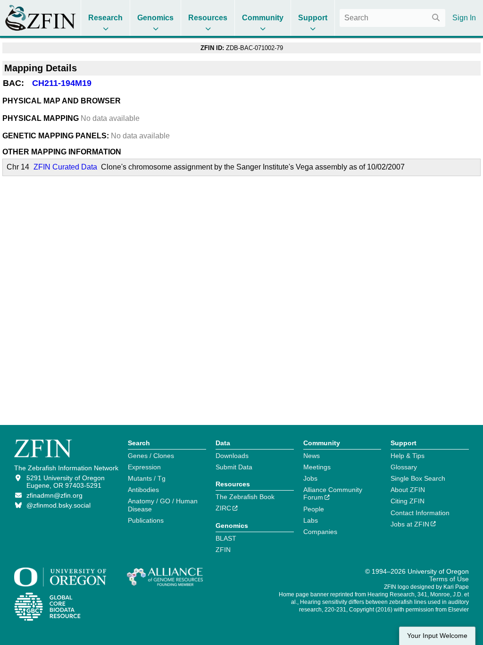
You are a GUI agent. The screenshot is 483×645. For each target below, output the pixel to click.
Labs (310, 520)
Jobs (310, 478)
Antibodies (143, 489)
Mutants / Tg (147, 478)
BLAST (226, 538)
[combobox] (392, 18)
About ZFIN (408, 489)
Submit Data (234, 467)
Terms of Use (449, 579)
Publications (146, 520)
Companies (320, 531)
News (311, 455)
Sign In (464, 18)
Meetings (317, 467)
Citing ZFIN (408, 501)
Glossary (404, 467)
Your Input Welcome (437, 635)
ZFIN (223, 549)
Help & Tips (408, 455)
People (313, 509)
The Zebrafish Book (245, 497)
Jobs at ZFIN (410, 524)
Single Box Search (418, 478)
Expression (144, 467)
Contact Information (420, 513)
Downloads (232, 455)
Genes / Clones (151, 455)
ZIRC (223, 508)
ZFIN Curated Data (65, 167)
